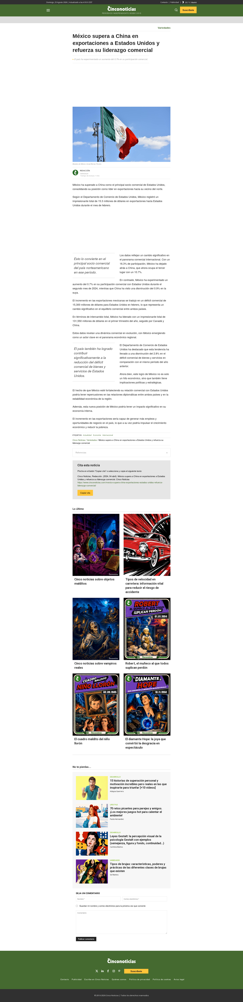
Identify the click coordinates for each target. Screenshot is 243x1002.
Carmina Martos (116, 847)
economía (97, 435)
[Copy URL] (144, 172)
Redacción (85, 171)
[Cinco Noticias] (121, 961)
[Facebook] (131, 172)
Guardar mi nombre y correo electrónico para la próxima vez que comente (112, 905)
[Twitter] (97, 971)
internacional (108, 435)
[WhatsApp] (137, 172)
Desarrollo (115, 777)
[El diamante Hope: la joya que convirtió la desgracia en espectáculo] (147, 704)
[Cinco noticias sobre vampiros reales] (96, 629)
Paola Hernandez (117, 819)
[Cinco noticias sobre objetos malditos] (96, 545)
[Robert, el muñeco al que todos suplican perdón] (147, 629)
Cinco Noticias (79, 440)
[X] (124, 172)
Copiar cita (85, 492)
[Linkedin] (102, 971)
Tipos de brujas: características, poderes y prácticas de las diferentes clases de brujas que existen (138, 867)
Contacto (164, 2)
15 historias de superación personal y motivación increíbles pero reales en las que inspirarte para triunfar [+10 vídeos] (138, 784)
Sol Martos (114, 875)
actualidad (87, 435)
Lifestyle (114, 805)
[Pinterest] (119, 971)
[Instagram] (114, 971)
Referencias (81, 452)
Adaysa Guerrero (117, 791)
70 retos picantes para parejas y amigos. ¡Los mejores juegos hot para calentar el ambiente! (136, 812)
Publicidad (174, 2)
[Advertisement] (197, 108)
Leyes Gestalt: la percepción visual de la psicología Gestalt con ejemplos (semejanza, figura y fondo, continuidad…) (137, 840)
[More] (150, 172)
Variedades (164, 28)
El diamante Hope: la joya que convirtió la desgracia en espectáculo (145, 743)
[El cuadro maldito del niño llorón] (96, 704)
